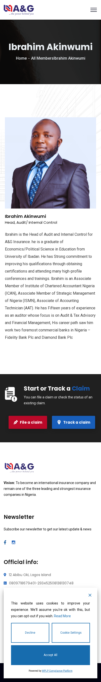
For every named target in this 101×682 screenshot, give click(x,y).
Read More (62, 616)
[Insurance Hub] (19, 9)
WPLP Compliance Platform (57, 670)
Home (21, 58)
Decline (30, 632)
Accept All (50, 655)
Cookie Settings (71, 632)
